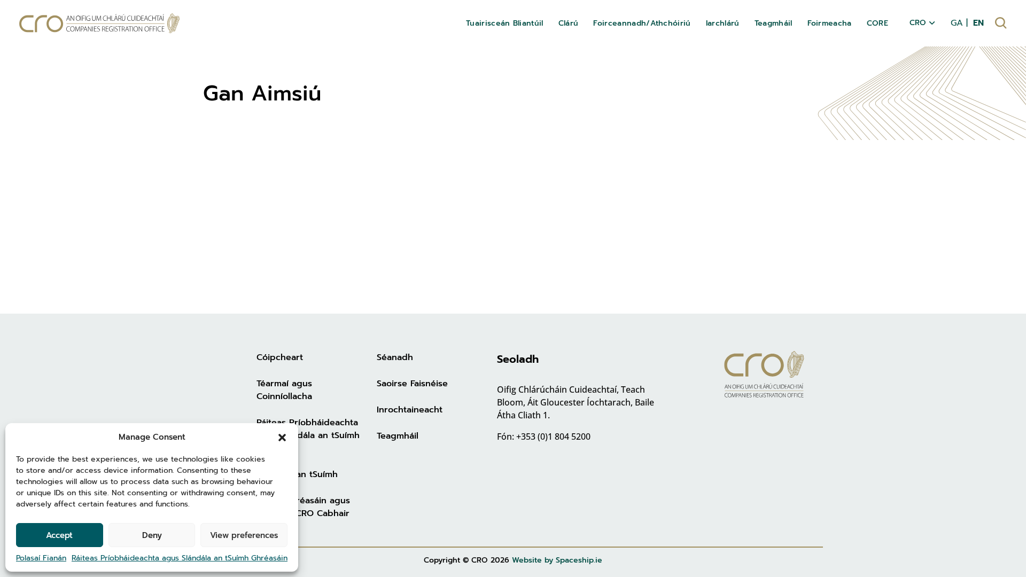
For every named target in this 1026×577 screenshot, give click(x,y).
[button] (282, 437)
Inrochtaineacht (409, 409)
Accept (59, 535)
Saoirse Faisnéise (412, 383)
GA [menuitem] (957, 23)
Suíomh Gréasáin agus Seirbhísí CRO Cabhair (303, 507)
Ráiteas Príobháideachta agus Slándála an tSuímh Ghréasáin (179, 558)
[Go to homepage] (99, 23)
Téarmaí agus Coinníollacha (284, 390)
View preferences (244, 535)
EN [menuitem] (978, 23)
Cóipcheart (279, 357)
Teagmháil (397, 436)
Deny (152, 535)
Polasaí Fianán (41, 558)
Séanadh (395, 357)
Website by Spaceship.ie (557, 560)
